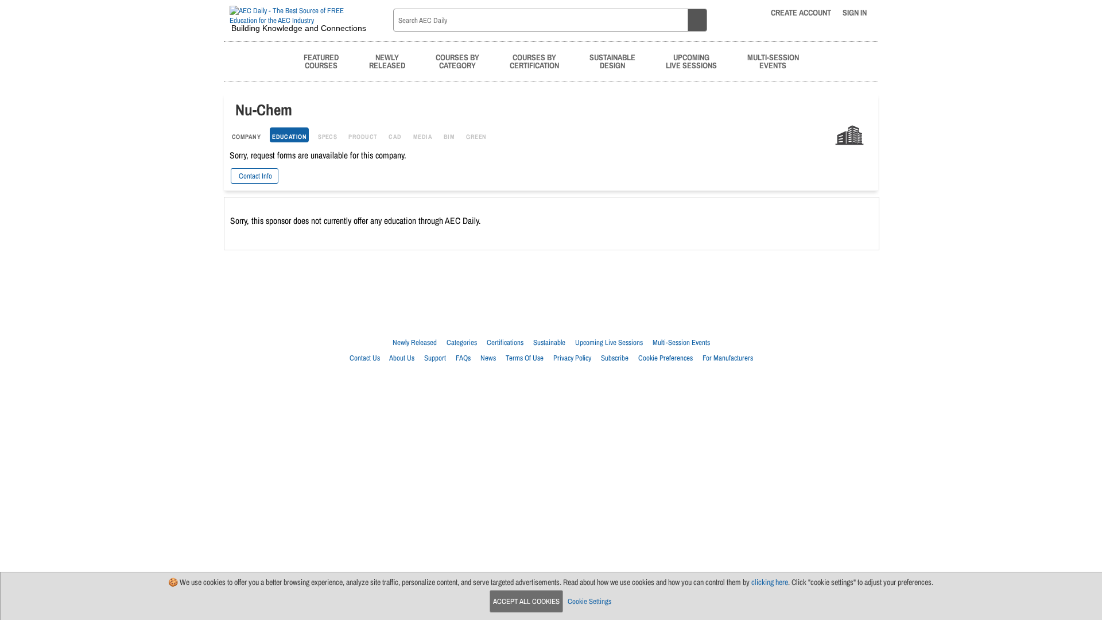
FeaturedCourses (321, 61)
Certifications (505, 342)
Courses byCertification (534, 61)
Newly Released (415, 342)
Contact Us (365, 358)
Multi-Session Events (681, 342)
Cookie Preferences (665, 358)
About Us (401, 358)
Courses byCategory (457, 61)
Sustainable (549, 342)
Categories (462, 342)
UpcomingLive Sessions (691, 61)
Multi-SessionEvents (773, 61)
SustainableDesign (612, 61)
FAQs (463, 358)
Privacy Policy (572, 358)
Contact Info (254, 176)
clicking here (769, 582)
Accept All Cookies (526, 601)
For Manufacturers (728, 358)
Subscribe (614, 358)
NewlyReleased (387, 61)
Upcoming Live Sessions (609, 342)
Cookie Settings (589, 601)
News (488, 358)
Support (435, 358)
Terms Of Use (525, 358)
